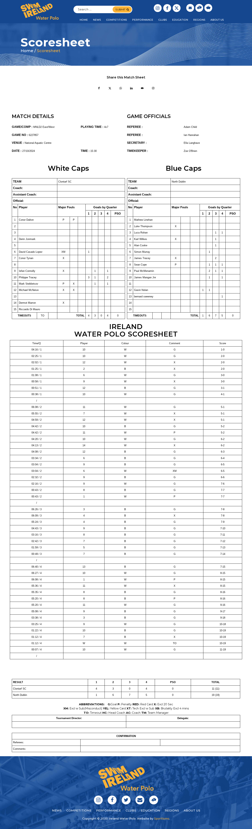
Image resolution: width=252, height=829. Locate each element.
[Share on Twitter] (109, 88)
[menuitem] (83, 20)
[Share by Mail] (142, 88)
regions (172, 810)
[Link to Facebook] (167, 8)
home (27, 50)
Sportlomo (161, 818)
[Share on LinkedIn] (131, 88)
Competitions (78, 810)
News (57, 810)
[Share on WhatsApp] (120, 88)
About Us (192, 810)
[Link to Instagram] (158, 8)
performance (108, 810)
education (150, 810)
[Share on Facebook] (99, 88)
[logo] (40, 11)
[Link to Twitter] (177, 8)
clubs (131, 810)
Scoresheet (48, 50)
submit (120, 9)
